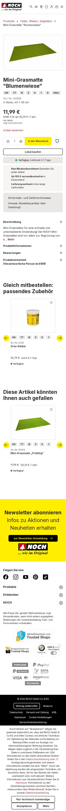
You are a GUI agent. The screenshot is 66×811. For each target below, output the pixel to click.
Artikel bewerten (13, 130)
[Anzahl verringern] (7, 141)
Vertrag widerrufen (27, 706)
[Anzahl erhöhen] (22, 141)
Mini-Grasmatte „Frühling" (27, 453)
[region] (33, 52)
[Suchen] (31, 6)
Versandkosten (15, 123)
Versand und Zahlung (37, 712)
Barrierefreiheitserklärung (33, 722)
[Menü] (61, 6)
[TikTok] (45, 577)
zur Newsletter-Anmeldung (31, 538)
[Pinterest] (35, 577)
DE (36, 6)
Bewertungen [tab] (12, 252)
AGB (54, 712)
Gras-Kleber (18, 346)
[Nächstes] (60, 338)
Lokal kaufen (33, 151)
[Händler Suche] (41, 6)
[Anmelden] (51, 6)
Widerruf (47, 706)
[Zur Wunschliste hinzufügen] (51, 302)
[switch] (54, 653)
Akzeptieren (24, 806)
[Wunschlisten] (46, 6)
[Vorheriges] (6, 338)
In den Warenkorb (38, 141)
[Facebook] (5, 577)
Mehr (46, 806)
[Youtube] (25, 577)
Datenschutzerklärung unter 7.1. (42, 759)
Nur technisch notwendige (33, 799)
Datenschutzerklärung (37, 792)
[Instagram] (15, 577)
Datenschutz (16, 712)
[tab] (33, 231)
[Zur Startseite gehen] (12, 7)
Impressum (20, 717)
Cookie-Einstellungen (40, 717)
